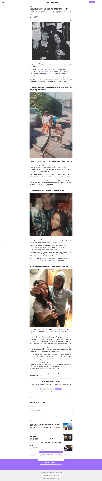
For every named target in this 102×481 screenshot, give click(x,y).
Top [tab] (31, 420)
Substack (45, 478)
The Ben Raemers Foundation (47, 71)
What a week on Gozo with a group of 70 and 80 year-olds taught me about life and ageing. (45, 428)
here (40, 375)
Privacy (50, 472)
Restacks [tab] (37, 406)
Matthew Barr (35, 16)
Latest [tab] (34, 420)
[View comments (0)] (35, 20)
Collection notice (59, 472)
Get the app (56, 475)
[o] (68, 448)
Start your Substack (48, 475)
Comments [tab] (32, 406)
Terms (54, 472)
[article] (51, 428)
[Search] (85, 2)
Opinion (31, 6)
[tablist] (35, 406)
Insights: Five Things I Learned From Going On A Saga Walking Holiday (44, 425)
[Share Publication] (87, 2)
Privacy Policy (60, 455)
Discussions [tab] (38, 420)
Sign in (98, 2)
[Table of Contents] (1, 240)
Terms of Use (56, 454)
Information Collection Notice (50, 455)
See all (31, 454)
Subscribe (92, 2)
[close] (62, 437)
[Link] (28, 88)
